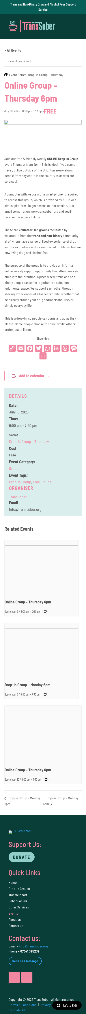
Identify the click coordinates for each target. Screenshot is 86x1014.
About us (15, 919)
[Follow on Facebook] (14, 977)
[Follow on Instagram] (26, 977)
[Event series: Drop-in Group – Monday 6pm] (45, 694)
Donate (21, 857)
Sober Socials (18, 901)
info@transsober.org (33, 946)
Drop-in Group (20, 481)
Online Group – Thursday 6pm (28, 601)
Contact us (16, 925)
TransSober (18, 496)
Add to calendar (31, 375)
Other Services (19, 907)
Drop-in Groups (19, 888)
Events (13, 913)
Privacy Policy (50, 1005)
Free (36, 481)
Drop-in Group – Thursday (29, 441)
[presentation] (41, 567)
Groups (14, 468)
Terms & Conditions (22, 1005)
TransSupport (18, 895)
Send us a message (25, 961)
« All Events (12, 50)
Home (13, 882)
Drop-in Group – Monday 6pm (27, 684)
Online (46, 481)
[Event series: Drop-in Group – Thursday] (45, 611)
